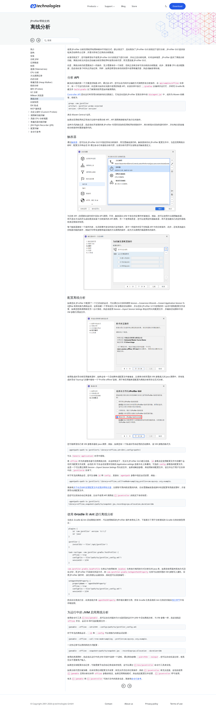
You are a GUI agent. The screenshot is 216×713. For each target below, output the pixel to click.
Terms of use (176, 703)
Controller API (74, 94)
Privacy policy (151, 703)
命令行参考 (136, 678)
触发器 (74, 142)
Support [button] (109, 6)
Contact (108, 703)
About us (128, 703)
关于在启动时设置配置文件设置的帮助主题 (92, 487)
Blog (123, 6)
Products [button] (91, 6)
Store (134, 6)
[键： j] (32, 40)
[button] (166, 6)
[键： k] (38, 40)
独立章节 (176, 600)
